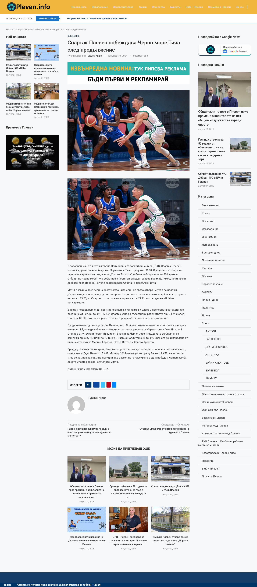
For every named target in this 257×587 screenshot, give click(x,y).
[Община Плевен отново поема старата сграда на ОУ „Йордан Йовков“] (170, 519)
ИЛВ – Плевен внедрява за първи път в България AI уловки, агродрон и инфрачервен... (128, 541)
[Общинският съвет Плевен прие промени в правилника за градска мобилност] (46, 91)
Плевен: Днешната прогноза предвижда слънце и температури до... (32, 150)
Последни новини (213, 260)
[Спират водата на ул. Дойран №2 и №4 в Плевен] (170, 469)
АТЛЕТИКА (212, 354)
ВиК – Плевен (194, 7)
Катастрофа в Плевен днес (219, 452)
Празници (208, 460)
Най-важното (210, 244)
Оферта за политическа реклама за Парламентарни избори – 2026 (59, 584)
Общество (158, 7)
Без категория (210, 205)
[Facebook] (250, 18)
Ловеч (206, 315)
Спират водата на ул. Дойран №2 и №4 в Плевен (212, 177)
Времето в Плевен (219, 7)
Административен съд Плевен (221, 433)
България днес (211, 252)
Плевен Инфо (94, 55)
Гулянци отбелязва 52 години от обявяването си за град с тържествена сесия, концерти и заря (211, 149)
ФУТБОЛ (210, 331)
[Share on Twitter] (103, 385)
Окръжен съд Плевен (215, 409)
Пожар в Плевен (212, 476)
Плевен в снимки (213, 386)
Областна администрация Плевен (223, 394)
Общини (207, 276)
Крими (142, 7)
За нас (240, 7)
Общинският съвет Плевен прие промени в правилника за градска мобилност (46, 108)
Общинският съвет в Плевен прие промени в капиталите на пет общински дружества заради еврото (223, 118)
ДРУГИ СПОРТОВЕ (216, 347)
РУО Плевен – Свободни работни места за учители (220, 443)
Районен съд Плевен (215, 425)
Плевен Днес (79, 7)
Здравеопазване (123, 7)
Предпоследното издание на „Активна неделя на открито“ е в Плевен (87, 541)
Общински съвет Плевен (217, 402)
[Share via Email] (114, 385)
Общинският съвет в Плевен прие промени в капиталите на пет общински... (105, 18)
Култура (207, 268)
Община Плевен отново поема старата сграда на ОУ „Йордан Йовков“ (170, 541)
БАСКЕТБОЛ (213, 339)
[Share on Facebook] (96, 385)
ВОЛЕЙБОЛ (212, 370)
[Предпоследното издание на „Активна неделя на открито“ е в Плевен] (86, 519)
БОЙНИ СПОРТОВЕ (217, 362)
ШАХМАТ (211, 378)
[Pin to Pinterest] (108, 385)
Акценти (175, 7)
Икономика (209, 236)
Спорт (205, 323)
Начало (10, 29)
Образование (100, 7)
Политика (208, 307)
